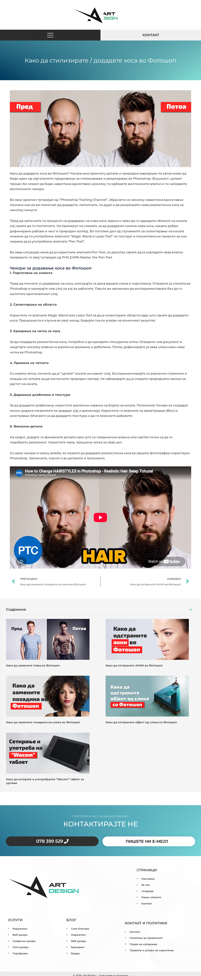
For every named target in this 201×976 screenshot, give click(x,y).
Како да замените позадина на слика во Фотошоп (43, 722)
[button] (50, 35)
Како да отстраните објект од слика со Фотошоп (141, 722)
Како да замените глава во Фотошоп (33, 665)
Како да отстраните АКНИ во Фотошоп (134, 665)
